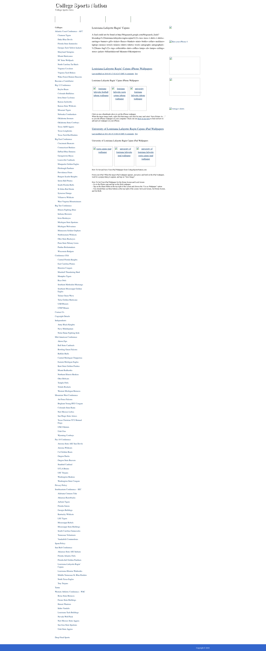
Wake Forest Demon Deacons (70, 76)
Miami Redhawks (65, 370)
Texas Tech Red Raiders (68, 135)
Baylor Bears (63, 89)
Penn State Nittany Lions (68, 243)
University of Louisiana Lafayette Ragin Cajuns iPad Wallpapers (128, 128)
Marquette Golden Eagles (68, 164)
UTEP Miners (63, 307)
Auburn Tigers (64, 501)
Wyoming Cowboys (66, 435)
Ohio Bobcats (63, 378)
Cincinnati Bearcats (66, 143)
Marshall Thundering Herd (69, 272)
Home (68, 19)
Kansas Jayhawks (65, 101)
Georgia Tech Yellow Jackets (70, 47)
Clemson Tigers (64, 35)
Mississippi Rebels (65, 522)
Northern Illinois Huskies (68, 374)
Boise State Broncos (66, 595)
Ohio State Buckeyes (66, 238)
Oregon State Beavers (67, 460)
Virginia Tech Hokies (66, 72)
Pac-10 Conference (63, 439)
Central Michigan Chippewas (70, 357)
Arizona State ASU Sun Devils (70, 443)
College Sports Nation (80, 5)
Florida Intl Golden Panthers (69, 560)
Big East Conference (63, 139)
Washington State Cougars (69, 481)
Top (136, 73)
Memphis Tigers (64, 276)
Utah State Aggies (65, 629)
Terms (57, 587)
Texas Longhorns (65, 130)
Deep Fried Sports (62, 637)
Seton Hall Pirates (65, 180)
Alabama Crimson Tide (67, 493)
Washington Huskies (66, 476)
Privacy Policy (61, 485)
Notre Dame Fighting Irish (68, 332)
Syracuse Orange (65, 193)
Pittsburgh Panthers (66, 168)
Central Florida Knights (67, 259)
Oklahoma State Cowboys (68, 122)
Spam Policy (60, 543)
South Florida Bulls (66, 184)
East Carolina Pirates (66, 263)
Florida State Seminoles (67, 43)
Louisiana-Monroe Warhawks (70, 571)
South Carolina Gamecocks (69, 530)
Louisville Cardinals (66, 159)
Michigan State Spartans (68, 222)
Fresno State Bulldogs (67, 600)
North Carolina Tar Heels (68, 64)
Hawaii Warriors (64, 604)
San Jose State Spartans (67, 624)
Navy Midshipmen (65, 328)
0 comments (129, 73)
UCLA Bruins (63, 468)
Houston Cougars (65, 267)
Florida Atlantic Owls (67, 555)
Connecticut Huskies (66, 147)
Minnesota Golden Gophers (69, 230)
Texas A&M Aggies (66, 126)
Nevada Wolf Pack (65, 616)
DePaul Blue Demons (66, 151)
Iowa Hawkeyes (64, 218)
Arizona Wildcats (65, 447)
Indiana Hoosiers (65, 213)
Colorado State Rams (66, 407)
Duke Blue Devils (65, 39)
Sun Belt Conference (63, 547)
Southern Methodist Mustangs (70, 284)
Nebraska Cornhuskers (67, 114)
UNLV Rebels (63, 427)
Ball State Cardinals (66, 345)
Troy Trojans (63, 583)
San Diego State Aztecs (67, 416)
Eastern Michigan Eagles (68, 362)
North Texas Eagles (66, 579)
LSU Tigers (62, 518)
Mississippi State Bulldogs (69, 526)
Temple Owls (63, 382)
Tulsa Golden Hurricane (67, 299)
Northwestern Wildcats (67, 234)
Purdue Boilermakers (66, 247)
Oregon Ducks (64, 456)
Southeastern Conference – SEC (68, 489)
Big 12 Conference (63, 85)
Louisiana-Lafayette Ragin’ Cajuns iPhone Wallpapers (122, 68)
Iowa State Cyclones (66, 97)
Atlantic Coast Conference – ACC (69, 31)
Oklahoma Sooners (65, 118)
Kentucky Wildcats (66, 514)
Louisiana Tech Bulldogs (68, 612)
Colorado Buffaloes (66, 93)
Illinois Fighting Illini (67, 209)
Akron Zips (62, 341)
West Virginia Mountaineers (69, 201)
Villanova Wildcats (66, 197)
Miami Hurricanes (65, 56)
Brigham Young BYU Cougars (70, 403)
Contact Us (118, 19)
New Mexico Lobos (66, 411)
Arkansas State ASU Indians (69, 551)
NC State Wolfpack (66, 60)
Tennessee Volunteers (67, 535)
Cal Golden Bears (65, 452)
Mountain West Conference (66, 395)
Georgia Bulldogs (65, 510)
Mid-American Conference (66, 337)
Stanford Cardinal (65, 464)
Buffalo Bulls (63, 353)
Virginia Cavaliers (65, 68)
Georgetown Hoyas (65, 155)
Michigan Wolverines (67, 226)
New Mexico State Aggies (68, 620)
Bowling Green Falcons (67, 349)
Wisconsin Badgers (66, 251)
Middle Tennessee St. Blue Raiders (72, 575)
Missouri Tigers (64, 110)
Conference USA (62, 255)
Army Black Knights (66, 324)
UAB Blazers (63, 303)
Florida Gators (64, 506)
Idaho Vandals (64, 608)
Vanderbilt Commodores (68, 539)
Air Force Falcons (65, 399)
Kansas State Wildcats (67, 105)
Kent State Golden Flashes (69, 366)
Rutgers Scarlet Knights (67, 176)
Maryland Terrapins (66, 51)
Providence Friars (65, 172)
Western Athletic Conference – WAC (70, 591)
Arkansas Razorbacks (66, 497)
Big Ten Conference (63, 205)
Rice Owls (62, 280)
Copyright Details (62, 316)
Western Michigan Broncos (69, 391)
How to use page (144, 118)
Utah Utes (62, 431)
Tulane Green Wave (66, 295)
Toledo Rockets (64, 386)
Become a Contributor (93, 19)
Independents (60, 320)
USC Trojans (63, 472)
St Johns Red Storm (66, 189)
